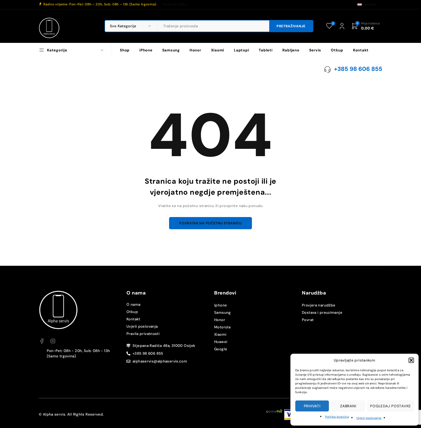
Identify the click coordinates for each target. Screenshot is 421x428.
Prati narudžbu (175, 4)
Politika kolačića (337, 417)
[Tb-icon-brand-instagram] (53, 341)
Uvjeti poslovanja (368, 418)
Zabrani (348, 406)
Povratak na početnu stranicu (210, 223)
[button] (411, 360)
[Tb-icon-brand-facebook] (42, 341)
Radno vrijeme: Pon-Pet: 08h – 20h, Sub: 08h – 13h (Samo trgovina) (99, 4)
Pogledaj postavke (390, 406)
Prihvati (312, 406)
